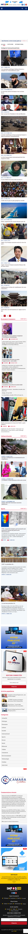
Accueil (10, 4)
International (6, 734)
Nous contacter (14, 910)
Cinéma (4, 762)
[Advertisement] (14, 25)
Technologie (5, 759)
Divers (4, 740)
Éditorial (4, 746)
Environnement (6, 755)
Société (4, 730)
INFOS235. (11, 929)
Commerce (5, 752)
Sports (4, 737)
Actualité (4, 718)
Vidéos (4, 749)
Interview (5, 765)
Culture (4, 727)
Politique (4, 721)
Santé (3, 743)
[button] (13, 881)
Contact (19, 4)
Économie (4, 724)
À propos (14, 4)
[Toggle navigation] (26, 8)
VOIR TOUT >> (24, 436)
